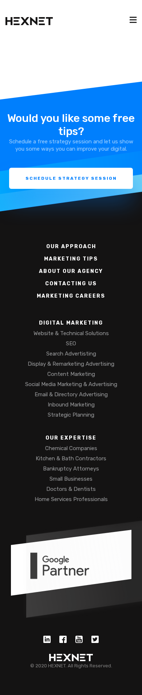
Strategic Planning (71, 415)
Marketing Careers (71, 296)
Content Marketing (71, 374)
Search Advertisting (71, 353)
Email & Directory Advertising (71, 394)
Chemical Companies (71, 448)
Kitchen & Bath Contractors (71, 458)
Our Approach (71, 246)
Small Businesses (71, 479)
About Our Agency (71, 271)
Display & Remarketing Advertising (71, 364)
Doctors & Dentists (71, 489)
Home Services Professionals (71, 499)
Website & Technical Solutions (71, 333)
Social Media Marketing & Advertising (71, 384)
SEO (71, 343)
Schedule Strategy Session (71, 178)
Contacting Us (71, 284)
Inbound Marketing (71, 404)
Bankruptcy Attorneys (71, 468)
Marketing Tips (71, 259)
